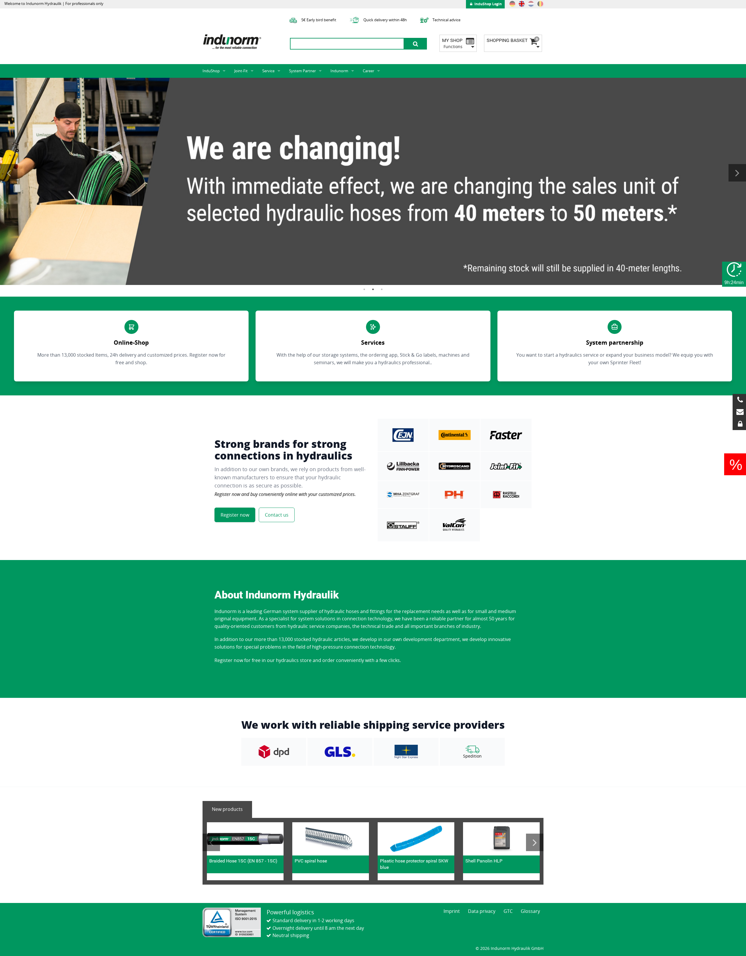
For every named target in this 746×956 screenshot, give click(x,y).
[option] (373, 181)
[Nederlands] (531, 4)
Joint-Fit (241, 70)
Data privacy (481, 911)
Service (268, 70)
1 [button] (364, 289)
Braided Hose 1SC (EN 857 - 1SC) (243, 861)
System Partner (302, 70)
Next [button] (737, 173)
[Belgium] (540, 4)
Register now (235, 515)
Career (368, 70)
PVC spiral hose (311, 861)
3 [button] (382, 289)
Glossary (530, 911)
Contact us (276, 515)
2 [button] (373, 289)
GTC (508, 911)
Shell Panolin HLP (483, 861)
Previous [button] (8, 173)
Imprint (452, 911)
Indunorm (339, 70)
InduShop (211, 70)
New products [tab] (227, 809)
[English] (521, 4)
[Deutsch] (512, 4)
